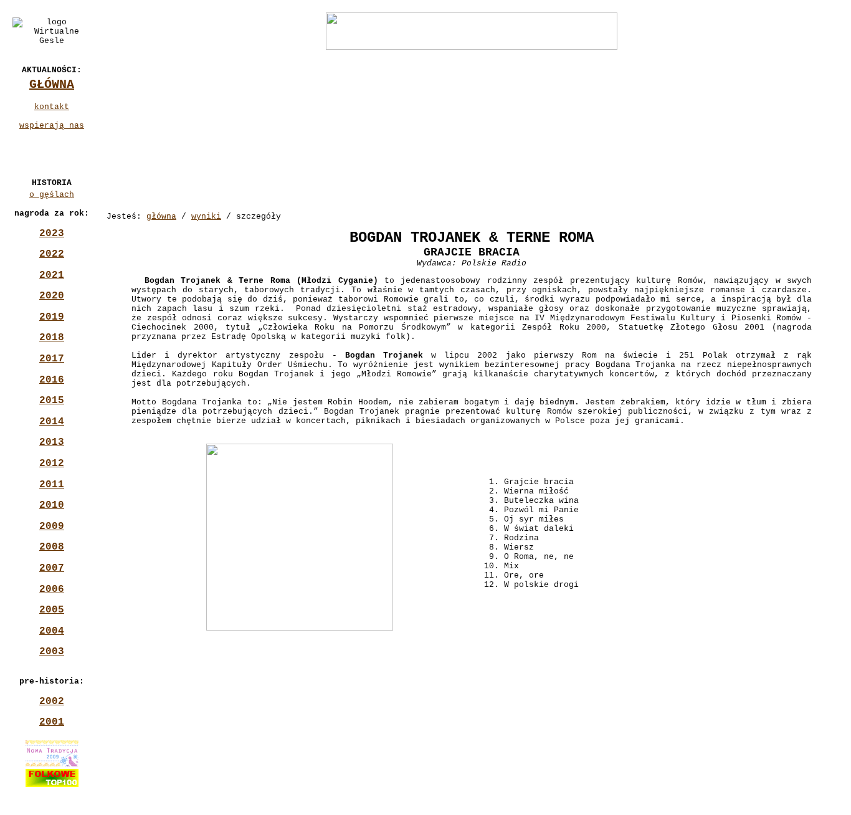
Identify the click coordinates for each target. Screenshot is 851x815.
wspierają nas (51, 125)
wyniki (206, 216)
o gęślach (51, 194)
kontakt (51, 107)
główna (161, 216)
